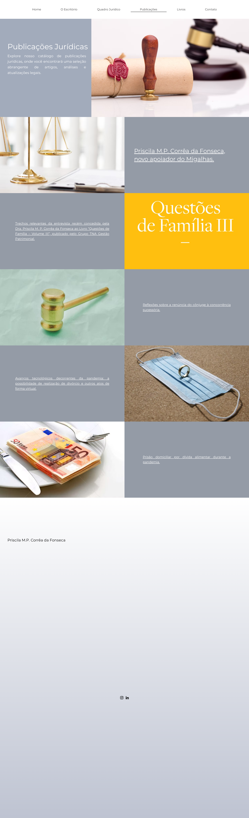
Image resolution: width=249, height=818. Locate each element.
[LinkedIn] (127, 698)
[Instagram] (122, 698)
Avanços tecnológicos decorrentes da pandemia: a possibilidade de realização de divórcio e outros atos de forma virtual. (62, 383)
